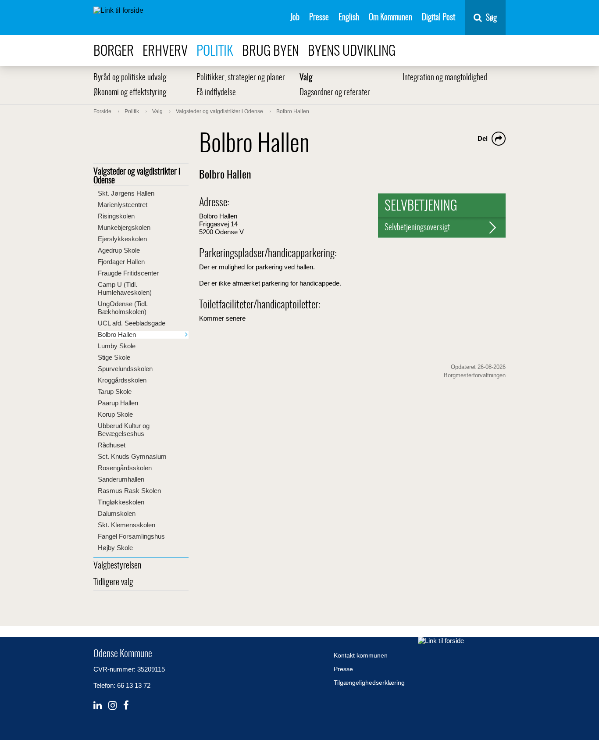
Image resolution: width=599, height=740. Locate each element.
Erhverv (165, 51)
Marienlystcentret (122, 204)
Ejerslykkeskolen (122, 239)
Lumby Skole (116, 346)
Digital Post (438, 18)
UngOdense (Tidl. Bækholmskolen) (123, 307)
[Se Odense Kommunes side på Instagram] (112, 705)
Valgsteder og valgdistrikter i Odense (136, 176)
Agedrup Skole (119, 250)
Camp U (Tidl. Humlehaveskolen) (125, 288)
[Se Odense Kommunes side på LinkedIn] (97, 705)
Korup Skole (115, 414)
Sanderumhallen (121, 479)
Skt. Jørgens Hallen (126, 193)
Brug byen (270, 51)
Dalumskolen (116, 513)
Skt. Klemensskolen (126, 525)
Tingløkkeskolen (121, 502)
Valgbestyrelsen (117, 565)
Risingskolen (116, 216)
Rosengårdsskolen (125, 468)
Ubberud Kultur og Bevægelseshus (124, 429)
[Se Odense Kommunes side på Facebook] (126, 705)
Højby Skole (115, 547)
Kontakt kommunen (361, 655)
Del (483, 138)
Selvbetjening (421, 206)
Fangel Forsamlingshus (131, 536)
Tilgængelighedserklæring (369, 682)
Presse (319, 18)
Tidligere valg (113, 582)
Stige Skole (114, 357)
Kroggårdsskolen (122, 380)
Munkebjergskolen (124, 227)
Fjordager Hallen (121, 261)
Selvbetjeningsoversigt (417, 228)
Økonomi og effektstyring (129, 93)
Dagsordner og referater (335, 93)
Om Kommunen (390, 18)
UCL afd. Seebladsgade (131, 323)
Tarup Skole (115, 391)
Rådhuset (111, 445)
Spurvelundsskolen (125, 368)
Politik (214, 51)
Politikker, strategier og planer (240, 78)
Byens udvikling (352, 51)
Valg (306, 78)
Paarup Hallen (118, 403)
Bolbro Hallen (117, 334)
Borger (113, 51)
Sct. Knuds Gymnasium (132, 456)
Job (295, 18)
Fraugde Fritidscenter (128, 273)
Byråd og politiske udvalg (129, 78)
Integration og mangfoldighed (445, 78)
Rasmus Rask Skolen (129, 490)
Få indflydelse (216, 93)
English (349, 18)
